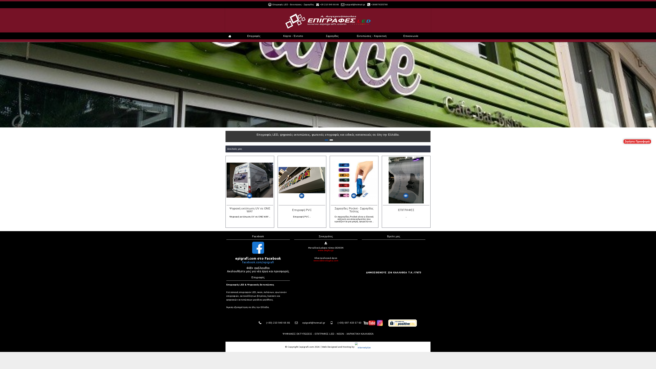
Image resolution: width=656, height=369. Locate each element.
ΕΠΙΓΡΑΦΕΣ (406, 210)
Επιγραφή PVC (302, 210)
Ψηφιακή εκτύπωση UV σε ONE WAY (249, 210)
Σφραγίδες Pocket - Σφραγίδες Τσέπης (354, 210)
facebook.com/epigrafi (258, 262)
